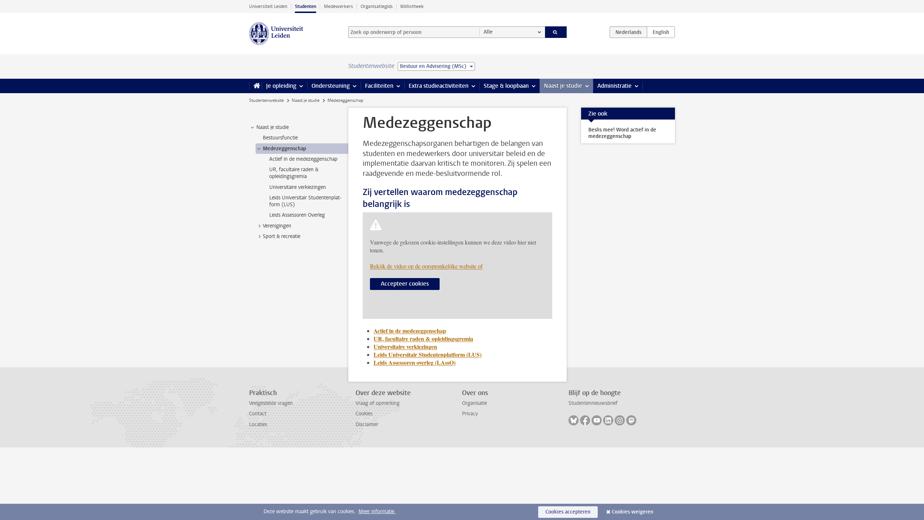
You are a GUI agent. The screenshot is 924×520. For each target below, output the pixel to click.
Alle (488, 32)
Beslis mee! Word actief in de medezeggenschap (622, 133)
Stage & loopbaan (506, 86)
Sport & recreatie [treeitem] (281, 236)
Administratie (614, 86)
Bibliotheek (412, 6)
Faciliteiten (379, 86)
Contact (257, 413)
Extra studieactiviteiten (438, 86)
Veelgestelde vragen (271, 403)
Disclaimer (367, 424)
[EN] (661, 32)
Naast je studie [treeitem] (272, 127)
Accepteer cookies (405, 283)
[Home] (255, 86)
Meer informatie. (377, 511)
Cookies (364, 413)
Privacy (470, 413)
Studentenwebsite (266, 100)
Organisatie (474, 403)
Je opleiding (281, 86)
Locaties (258, 424)
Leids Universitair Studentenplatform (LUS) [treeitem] (305, 201)
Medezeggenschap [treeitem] (284, 148)
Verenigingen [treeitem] (277, 225)
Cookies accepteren (567, 511)
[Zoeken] (556, 32)
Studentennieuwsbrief (593, 403)
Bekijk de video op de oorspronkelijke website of (426, 266)
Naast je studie (563, 86)
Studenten (305, 6)
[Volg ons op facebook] (585, 420)
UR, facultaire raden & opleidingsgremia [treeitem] (293, 173)
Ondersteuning (330, 86)
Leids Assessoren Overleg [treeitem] (297, 215)
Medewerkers (338, 6)
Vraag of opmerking (378, 403)
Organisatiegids (377, 6)
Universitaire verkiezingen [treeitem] (297, 187)
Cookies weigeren (632, 511)
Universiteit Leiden (268, 6)
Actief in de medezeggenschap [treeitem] (303, 159)
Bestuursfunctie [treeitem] (280, 137)
